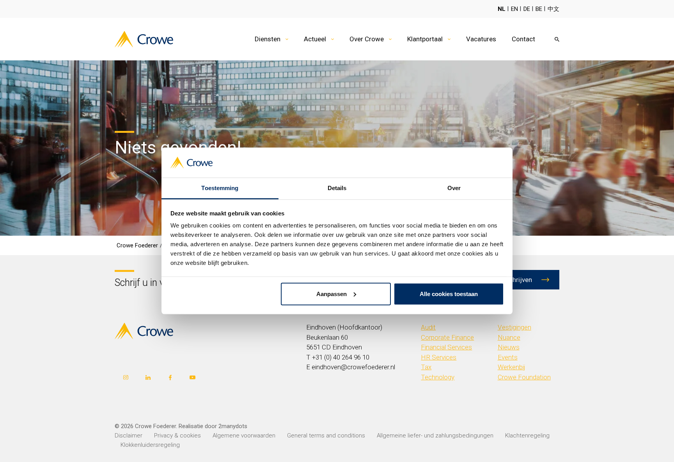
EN (514, 8)
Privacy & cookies (177, 435)
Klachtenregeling (527, 435)
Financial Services (446, 347)
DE (526, 8)
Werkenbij (511, 367)
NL (502, 8)
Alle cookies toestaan (449, 294)
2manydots (232, 426)
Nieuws (509, 347)
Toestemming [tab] (219, 188)
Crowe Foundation (524, 377)
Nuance (509, 337)
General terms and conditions (326, 435)
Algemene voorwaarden (244, 435)
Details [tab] (337, 188)
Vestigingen (514, 327)
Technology (437, 377)
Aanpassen (331, 294)
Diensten (267, 39)
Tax (426, 367)
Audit (428, 327)
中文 (553, 8)
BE (539, 8)
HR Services (438, 357)
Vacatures (481, 39)
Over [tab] (454, 188)
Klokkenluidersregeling (150, 444)
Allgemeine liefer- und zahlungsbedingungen (435, 435)
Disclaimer (128, 435)
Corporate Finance (447, 337)
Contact (523, 39)
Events (508, 357)
